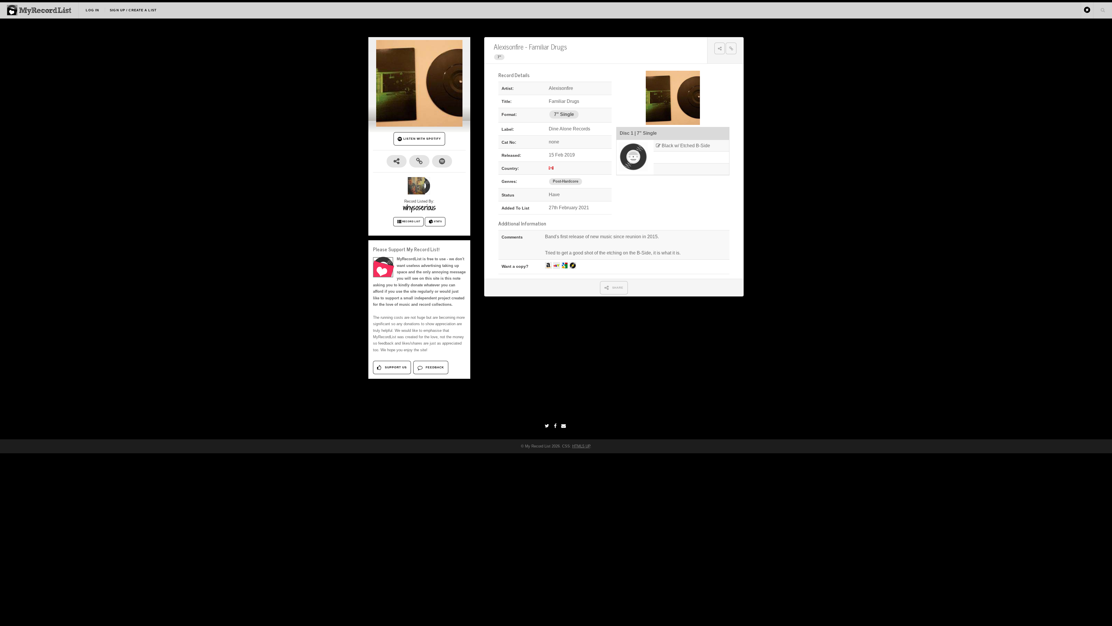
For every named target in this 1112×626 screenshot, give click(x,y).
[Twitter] (547, 425)
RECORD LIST (411, 221)
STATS (438, 221)
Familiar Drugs (548, 46)
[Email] (564, 425)
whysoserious (419, 207)
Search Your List (1102, 9)
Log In (92, 10)
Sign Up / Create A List (133, 10)
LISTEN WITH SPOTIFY (421, 138)
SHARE (617, 287)
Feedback (434, 367)
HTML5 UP (581, 446)
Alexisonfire (509, 46)
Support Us (395, 367)
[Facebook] (556, 425)
